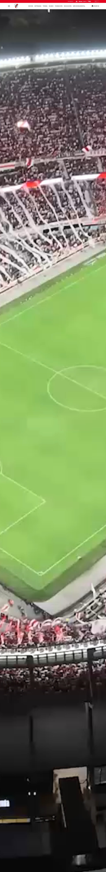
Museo (51, 6)
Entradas (37, 6)
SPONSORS (70, 1)
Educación (67, 6)
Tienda (45, 6)
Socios (30, 6)
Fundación (58, 6)
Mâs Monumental (79, 6)
